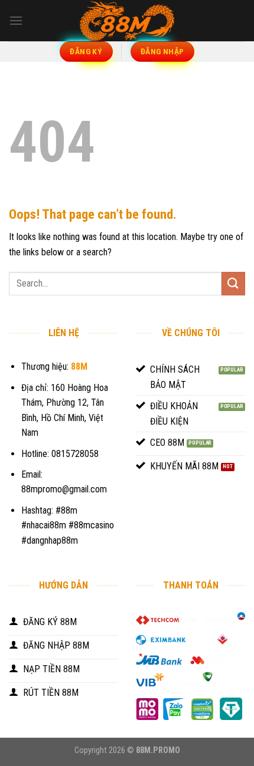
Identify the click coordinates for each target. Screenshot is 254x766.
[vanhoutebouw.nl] (127, 20)
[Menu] (16, 20)
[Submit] (233, 283)
